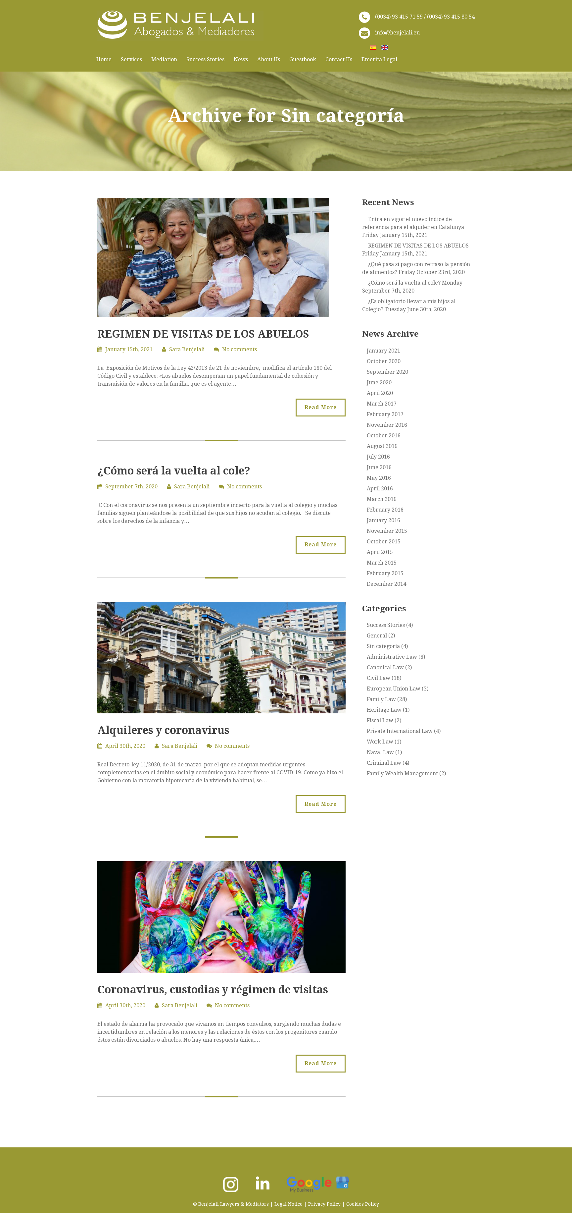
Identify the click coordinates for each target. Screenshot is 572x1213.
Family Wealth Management (402, 773)
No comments (239, 349)
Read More (321, 407)
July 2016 (378, 457)
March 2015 (382, 563)
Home (104, 59)
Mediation (164, 59)
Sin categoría (383, 646)
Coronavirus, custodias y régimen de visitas (212, 989)
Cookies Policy (362, 1204)
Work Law (380, 742)
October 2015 (384, 541)
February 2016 (385, 510)
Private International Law (400, 731)
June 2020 (379, 382)
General (377, 636)
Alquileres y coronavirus (163, 730)
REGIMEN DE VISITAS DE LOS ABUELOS (203, 334)
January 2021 (383, 351)
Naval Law (380, 752)
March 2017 (382, 404)
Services (131, 59)
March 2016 (382, 499)
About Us (268, 59)
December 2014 (386, 584)
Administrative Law (392, 657)
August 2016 (382, 446)
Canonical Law (385, 667)
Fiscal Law (380, 720)
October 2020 (384, 361)
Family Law (381, 699)
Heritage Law (384, 710)
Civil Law (378, 678)
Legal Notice (288, 1204)
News (241, 59)
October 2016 (384, 435)
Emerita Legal (379, 59)
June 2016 (379, 467)
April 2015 (380, 552)
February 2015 (385, 573)
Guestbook (302, 59)
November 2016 (387, 425)
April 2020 (380, 393)
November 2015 (387, 531)
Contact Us (338, 59)
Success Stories (205, 59)
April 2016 (380, 488)
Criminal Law (384, 763)
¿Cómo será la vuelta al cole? (173, 471)
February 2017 (385, 414)
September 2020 (387, 372)
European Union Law (393, 689)
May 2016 (379, 478)
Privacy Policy (324, 1204)
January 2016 (383, 520)
